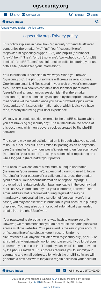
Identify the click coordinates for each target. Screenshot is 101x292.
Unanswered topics (13, 27)
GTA (54, 278)
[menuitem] (14, 15)
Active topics (36, 27)
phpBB (37, 282)
